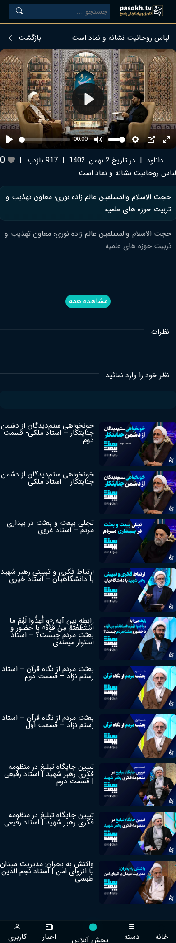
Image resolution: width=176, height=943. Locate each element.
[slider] (44, 139)
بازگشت (30, 38)
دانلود (155, 160)
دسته (131, 936)
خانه (161, 936)
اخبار (49, 936)
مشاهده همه (88, 301)
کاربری (17, 936)
